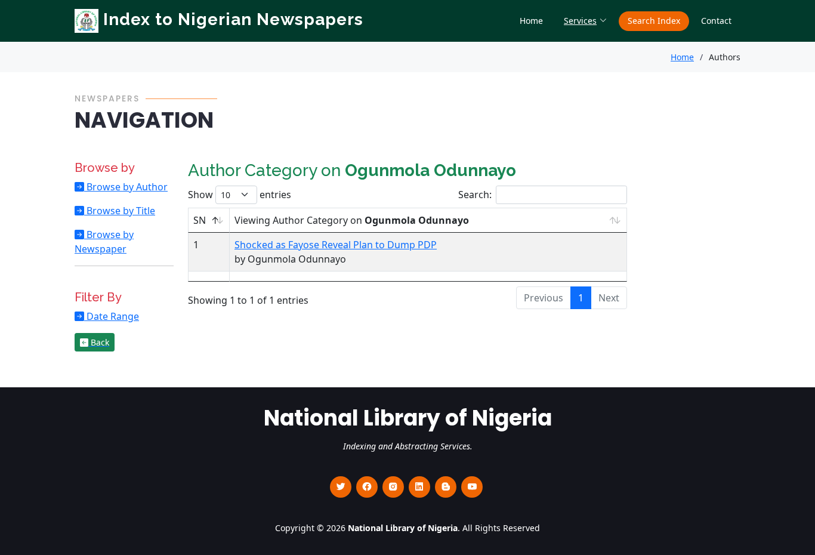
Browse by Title (119, 210)
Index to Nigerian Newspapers (230, 19)
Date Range (111, 316)
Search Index (654, 20)
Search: (475, 194)
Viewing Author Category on (351, 220)
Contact (716, 20)
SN (199, 220)
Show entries (239, 194)
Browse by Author (126, 186)
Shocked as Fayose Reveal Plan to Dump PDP (335, 244)
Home (531, 20)
